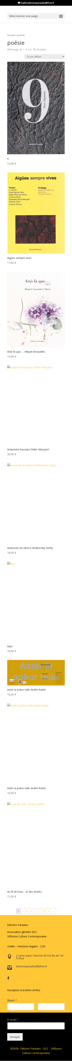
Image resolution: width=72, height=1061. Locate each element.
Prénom (11, 1012)
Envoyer (15, 1037)
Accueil (11, 35)
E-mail (13, 1020)
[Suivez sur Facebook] (8, 978)
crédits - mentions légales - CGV (26, 946)
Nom (12, 1000)
